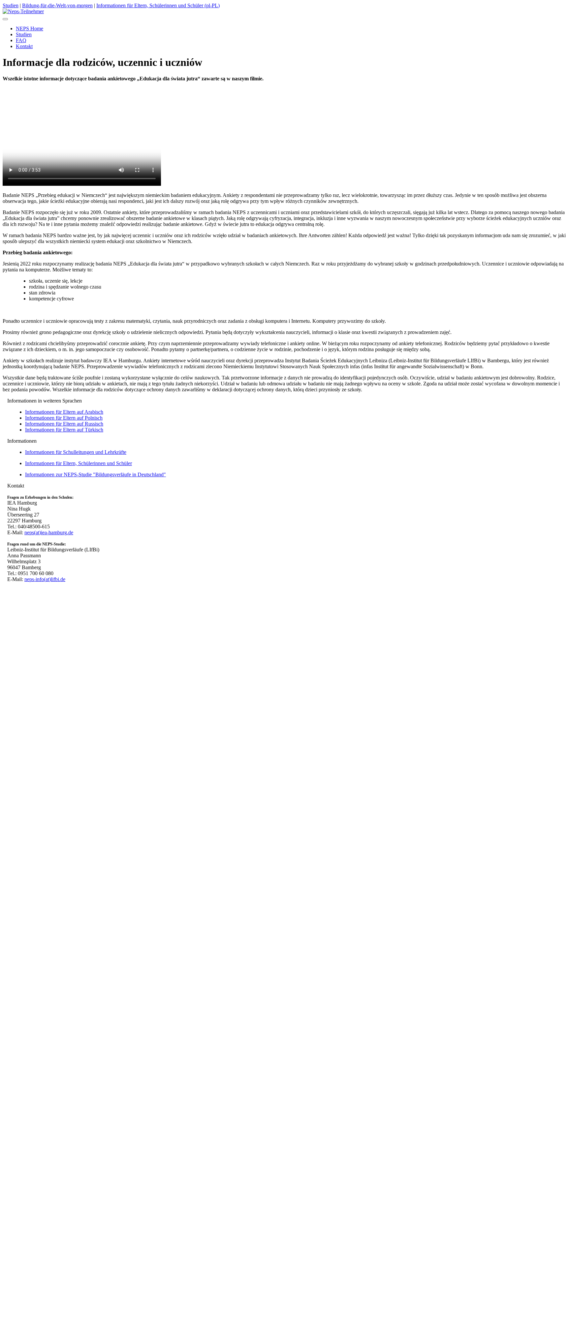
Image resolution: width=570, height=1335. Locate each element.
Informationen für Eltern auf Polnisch (64, 418)
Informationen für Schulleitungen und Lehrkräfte (75, 452)
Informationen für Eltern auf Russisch (64, 424)
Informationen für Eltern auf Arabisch (64, 412)
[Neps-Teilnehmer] (23, 11)
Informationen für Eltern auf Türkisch (64, 429)
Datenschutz (59, 602)
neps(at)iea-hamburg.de (48, 532)
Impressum (41, 596)
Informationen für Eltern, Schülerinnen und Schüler (78, 463)
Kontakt (24, 590)
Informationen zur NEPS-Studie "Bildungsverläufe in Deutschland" (95, 474)
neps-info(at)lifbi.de (44, 579)
